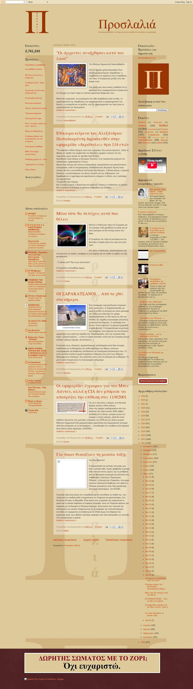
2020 (143, 408)
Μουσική (164, 140)
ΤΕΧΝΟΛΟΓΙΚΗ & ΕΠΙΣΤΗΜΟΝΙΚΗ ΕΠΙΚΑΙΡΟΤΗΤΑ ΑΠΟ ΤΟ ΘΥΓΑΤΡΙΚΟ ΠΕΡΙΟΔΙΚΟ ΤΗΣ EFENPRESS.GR (37, 311)
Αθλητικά (141, 122)
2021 (143, 404)
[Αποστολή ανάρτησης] (107, 117)
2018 (143, 416)
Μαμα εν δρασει (35, 401)
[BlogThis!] (114, 116)
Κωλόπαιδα (32, 412)
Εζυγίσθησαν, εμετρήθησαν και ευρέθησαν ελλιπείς (158, 281)
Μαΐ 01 (149, 620)
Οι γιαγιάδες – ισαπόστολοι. (33, 324)
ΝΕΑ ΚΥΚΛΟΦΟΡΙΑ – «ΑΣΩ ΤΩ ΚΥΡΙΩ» (36, 343)
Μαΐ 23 (149, 508)
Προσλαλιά (146, 143)
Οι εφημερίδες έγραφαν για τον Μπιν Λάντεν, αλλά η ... (156, 607)
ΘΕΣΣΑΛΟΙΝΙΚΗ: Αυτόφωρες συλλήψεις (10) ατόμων (36, 234)
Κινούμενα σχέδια (158, 137)
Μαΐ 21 (149, 516)
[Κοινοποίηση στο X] (117, 116)
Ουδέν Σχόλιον (34, 380)
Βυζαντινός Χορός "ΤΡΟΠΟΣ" (36, 338)
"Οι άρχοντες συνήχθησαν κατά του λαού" (155, 579)
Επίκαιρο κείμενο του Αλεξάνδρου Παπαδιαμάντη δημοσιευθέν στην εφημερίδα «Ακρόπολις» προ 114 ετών (92, 138)
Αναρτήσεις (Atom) (72, 545)
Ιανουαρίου (148, 637)
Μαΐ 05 (149, 563)
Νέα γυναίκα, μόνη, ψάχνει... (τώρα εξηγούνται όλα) (158, 191)
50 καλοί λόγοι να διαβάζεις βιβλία (34, 299)
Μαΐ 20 (149, 520)
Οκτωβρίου (148, 454)
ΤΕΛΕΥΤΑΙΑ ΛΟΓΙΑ (35, 358)
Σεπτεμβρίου (148, 458)
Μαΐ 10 (149, 544)
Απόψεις (66, 201)
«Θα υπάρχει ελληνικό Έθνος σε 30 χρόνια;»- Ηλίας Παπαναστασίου (36, 263)
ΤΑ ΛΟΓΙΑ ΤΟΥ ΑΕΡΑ (37, 321)
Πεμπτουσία (33, 241)
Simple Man (33, 410)
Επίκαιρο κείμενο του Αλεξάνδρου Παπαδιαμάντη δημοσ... (156, 586)
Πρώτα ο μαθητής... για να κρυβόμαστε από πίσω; (150, 335)
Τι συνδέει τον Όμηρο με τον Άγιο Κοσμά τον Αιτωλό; (37, 218)
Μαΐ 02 (149, 575)
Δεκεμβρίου (148, 446)
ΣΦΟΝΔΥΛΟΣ (34, 305)
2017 (143, 420)
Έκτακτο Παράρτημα (37, 296)
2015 (143, 427)
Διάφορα (67, 373)
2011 (143, 443)
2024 (143, 396)
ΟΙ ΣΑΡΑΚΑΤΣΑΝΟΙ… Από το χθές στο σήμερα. (156, 600)
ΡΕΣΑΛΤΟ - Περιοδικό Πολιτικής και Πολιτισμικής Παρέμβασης (37, 255)
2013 (143, 435)
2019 (143, 412)
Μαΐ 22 (149, 512)
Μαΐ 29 (149, 485)
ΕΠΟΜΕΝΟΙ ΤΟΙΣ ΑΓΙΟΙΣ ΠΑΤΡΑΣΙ (35, 281)
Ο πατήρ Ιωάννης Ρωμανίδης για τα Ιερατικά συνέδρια (157, 230)
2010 (143, 642)
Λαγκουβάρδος (69, 120)
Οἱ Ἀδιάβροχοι (34, 271)
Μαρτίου (147, 629)
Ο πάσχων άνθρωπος (147, 212)
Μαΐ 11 (149, 540)
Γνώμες (67, 281)
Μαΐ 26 (149, 497)
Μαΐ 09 (149, 547)
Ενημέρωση (153, 134)
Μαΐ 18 (149, 528)
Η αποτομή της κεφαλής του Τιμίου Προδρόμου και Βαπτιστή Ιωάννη (37, 245)
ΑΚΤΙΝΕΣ (32, 214)
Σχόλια (66, 442)
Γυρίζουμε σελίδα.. (35, 383)
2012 (143, 439)
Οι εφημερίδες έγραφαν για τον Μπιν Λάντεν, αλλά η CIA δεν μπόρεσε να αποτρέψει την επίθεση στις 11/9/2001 (92, 391)
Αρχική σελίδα (91, 539)
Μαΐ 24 (149, 504)
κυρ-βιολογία (34, 330)
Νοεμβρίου (147, 450)
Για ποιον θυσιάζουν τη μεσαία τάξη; (91, 454)
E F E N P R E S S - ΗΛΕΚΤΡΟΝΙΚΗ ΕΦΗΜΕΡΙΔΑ (36, 227)
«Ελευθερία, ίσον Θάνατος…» (152, 318)
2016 (143, 423)
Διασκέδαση (149, 132)
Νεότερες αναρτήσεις (65, 539)
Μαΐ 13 (149, 532)
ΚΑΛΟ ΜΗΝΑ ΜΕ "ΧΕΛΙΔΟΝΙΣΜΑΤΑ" (35, 404)
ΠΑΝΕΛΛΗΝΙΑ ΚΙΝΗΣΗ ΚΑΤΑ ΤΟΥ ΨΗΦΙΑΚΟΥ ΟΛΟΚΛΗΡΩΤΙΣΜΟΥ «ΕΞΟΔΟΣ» (37, 287)
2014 (143, 431)
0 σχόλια (99, 117)
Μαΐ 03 (149, 571)
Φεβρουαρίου (149, 633)
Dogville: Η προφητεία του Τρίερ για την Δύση (36, 274)
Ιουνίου (146, 470)
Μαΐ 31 (149, 477)
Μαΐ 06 (149, 559)
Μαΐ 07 (149, 555)
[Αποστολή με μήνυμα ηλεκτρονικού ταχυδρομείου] (112, 116)
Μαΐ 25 (149, 500)
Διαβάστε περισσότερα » (66, 110)
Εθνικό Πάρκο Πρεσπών (37, 332)
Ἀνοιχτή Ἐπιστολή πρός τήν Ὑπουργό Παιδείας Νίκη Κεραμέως (37, 394)
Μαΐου (146, 474)
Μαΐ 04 (149, 567)
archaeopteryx (34, 362)
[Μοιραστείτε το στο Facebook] (120, 116)
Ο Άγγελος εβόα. (157, 265)
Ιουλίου (146, 466)
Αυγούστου (148, 462)
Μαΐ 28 (149, 489)
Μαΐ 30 (149, 481)
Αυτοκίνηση (152, 129)
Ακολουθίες (157, 122)
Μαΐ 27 (149, 493)
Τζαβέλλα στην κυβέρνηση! (151, 302)
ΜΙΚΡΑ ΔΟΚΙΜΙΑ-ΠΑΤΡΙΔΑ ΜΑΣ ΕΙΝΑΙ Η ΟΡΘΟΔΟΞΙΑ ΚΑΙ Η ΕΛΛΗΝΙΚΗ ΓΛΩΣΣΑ (37, 351)
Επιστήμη (142, 137)
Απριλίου (147, 625)
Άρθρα (66, 531)
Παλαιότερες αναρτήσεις (119, 539)
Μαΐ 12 (149, 536)
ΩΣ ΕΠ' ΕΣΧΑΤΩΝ (157, 251)
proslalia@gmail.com (146, 58)
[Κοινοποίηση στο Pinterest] (123, 116)
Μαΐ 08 (149, 551)
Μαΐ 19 (149, 524)
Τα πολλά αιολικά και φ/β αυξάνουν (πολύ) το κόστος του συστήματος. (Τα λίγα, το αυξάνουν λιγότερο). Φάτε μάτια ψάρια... (37, 370)
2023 (143, 400)
